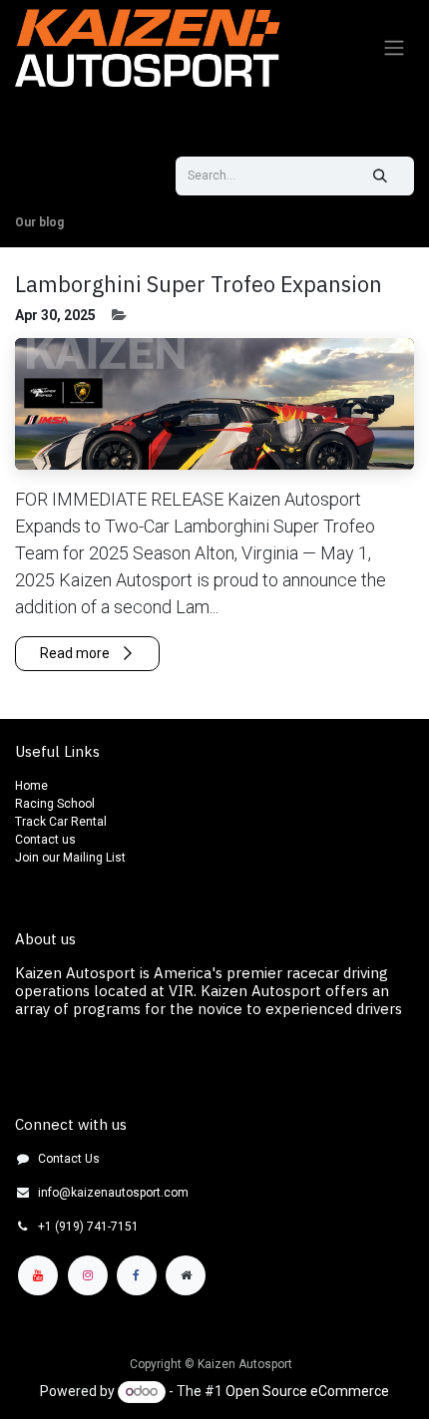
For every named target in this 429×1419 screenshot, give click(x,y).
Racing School (55, 804)
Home (31, 786)
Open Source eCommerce (307, 1391)
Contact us (45, 840)
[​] (39, 188)
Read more (76, 653)
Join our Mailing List (70, 858)
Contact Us (69, 1159)
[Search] (380, 176)
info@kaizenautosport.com (113, 1193)
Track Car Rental (62, 822)
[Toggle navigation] (394, 48)
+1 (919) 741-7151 (88, 1227)
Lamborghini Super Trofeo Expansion (198, 284)
